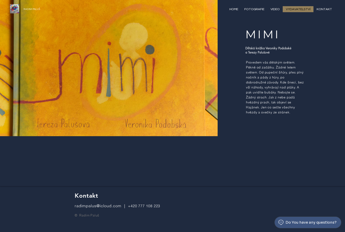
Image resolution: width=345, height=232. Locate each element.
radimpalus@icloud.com (98, 205)
